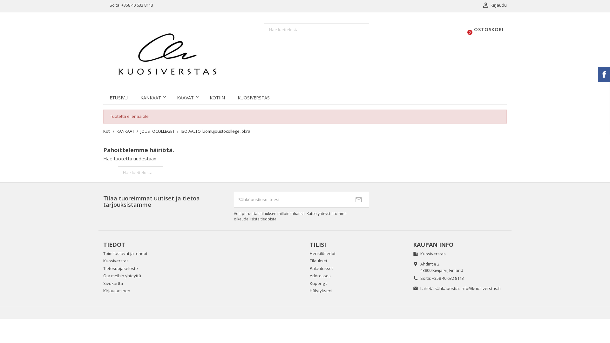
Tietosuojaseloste (120, 268)
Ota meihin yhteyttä (122, 276)
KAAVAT (185, 98)
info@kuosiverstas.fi (481, 288)
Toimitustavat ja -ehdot (125, 253)
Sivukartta (113, 283)
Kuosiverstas (254, 98)
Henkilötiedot (323, 253)
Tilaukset (318, 261)
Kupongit (318, 283)
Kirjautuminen (116, 290)
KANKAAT (150, 98)
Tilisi (318, 244)
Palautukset (321, 268)
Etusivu (119, 98)
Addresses (320, 276)
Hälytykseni (321, 290)
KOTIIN (217, 98)
